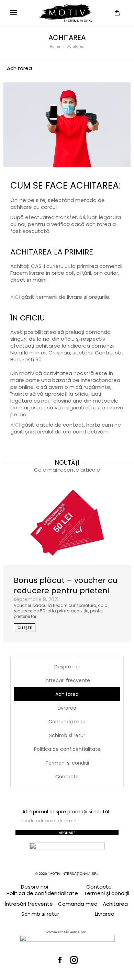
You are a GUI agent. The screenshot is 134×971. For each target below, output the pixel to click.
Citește (25, 627)
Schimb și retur (67, 735)
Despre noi (67, 666)
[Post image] (67, 522)
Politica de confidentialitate (67, 749)
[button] (101, 5)
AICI (15, 297)
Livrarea (67, 707)
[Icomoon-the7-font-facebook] (60, 960)
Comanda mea (67, 721)
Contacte (67, 776)
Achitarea (67, 694)
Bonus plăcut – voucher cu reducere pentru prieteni (66, 585)
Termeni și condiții (67, 762)
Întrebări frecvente (67, 680)
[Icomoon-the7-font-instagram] (74, 960)
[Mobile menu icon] (13, 12)
